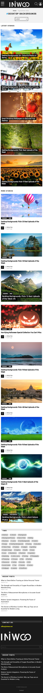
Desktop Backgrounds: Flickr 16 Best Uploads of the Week (20, 445)
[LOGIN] (40, 3)
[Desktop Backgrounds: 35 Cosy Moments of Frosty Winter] (21, 76)
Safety (14, 562)
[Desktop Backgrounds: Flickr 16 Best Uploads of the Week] (21, 428)
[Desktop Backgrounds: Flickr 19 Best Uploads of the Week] (21, 353)
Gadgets (24, 547)
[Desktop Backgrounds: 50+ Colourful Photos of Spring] (21, 44)
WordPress (23, 568)
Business (5, 541)
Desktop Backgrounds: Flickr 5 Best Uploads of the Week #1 (19, 483)
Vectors (30, 565)
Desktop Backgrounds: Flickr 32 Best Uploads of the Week (20, 262)
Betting (31, 538)
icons (4, 553)
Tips (15, 565)
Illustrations (13, 553)
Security (22, 562)
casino (14, 541)
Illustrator (22, 553)
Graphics (17, 550)
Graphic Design (7, 550)
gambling (33, 547)
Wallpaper (6, 568)
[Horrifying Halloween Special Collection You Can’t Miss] (21, 316)
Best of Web (21, 538)
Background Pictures (9, 538)
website (14, 568)
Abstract (5, 535)
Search (40, 647)
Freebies (4, 218)
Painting (25, 556)
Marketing (6, 556)
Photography (13, 514)
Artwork (13, 535)
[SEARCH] (36, 3)
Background (22, 535)
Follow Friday (6, 547)
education (37, 544)
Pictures (15, 559)
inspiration (32, 553)
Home (32, 550)
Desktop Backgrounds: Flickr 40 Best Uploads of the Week (20, 408)
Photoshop (6, 559)
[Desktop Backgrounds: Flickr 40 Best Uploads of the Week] (21, 391)
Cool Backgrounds (24, 541)
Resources (6, 562)
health (25, 550)
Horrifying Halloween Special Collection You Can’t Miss (21, 332)
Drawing (29, 544)
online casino (16, 556)
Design (5, 544)
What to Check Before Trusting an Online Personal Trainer (20, 580)
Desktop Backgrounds (17, 544)
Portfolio (29, 559)
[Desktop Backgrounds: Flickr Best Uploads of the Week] (21, 139)
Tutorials (22, 565)
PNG (22, 559)
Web (10, 218)
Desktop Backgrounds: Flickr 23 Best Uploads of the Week (20, 222)
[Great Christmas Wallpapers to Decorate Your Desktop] (21, 107)
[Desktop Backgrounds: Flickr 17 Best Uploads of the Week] (21, 170)
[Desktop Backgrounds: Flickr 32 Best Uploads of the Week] (21, 245)
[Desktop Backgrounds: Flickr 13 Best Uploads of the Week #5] (21, 286)
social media (6, 565)
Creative (35, 541)
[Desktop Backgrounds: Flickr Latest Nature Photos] (21, 507)
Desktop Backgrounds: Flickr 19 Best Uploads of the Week (20, 371)
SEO (29, 562)
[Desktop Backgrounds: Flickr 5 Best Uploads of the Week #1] (21, 466)
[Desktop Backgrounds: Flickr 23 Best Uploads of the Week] (21, 205)
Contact (21, 690)
